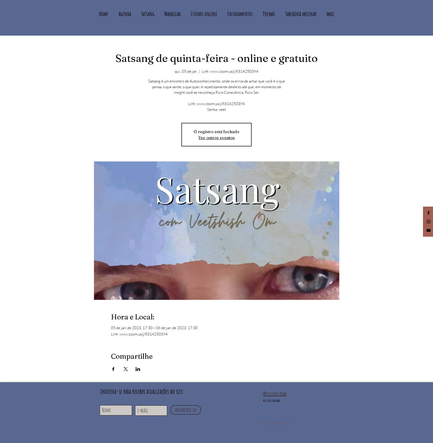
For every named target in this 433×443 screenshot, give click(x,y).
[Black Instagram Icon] (428, 221)
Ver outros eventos (216, 137)
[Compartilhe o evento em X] (125, 369)
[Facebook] (428, 212)
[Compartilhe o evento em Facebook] (113, 369)
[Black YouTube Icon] (428, 230)
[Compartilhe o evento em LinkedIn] (138, 369)
